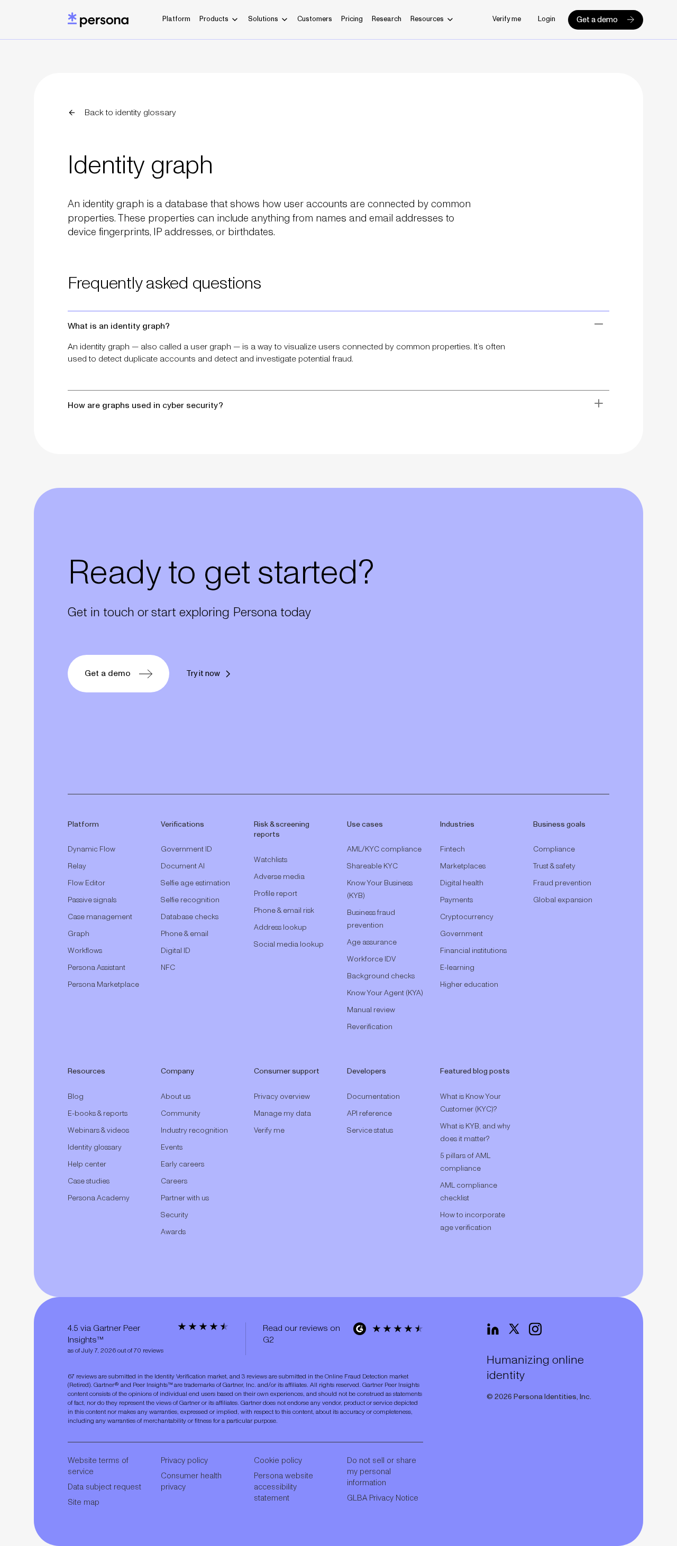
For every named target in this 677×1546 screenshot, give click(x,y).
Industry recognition (194, 1130)
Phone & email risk (284, 910)
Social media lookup (289, 944)
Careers (174, 1181)
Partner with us (185, 1198)
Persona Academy (99, 1198)
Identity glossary (95, 1147)
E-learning (457, 967)
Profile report (275, 893)
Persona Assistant (96, 967)
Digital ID (175, 951)
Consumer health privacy (191, 1481)
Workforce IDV (371, 959)
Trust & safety (554, 866)
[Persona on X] (514, 1329)
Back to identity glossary (130, 112)
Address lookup (280, 927)
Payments (456, 900)
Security (174, 1215)
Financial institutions (473, 951)
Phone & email (184, 934)
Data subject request (104, 1487)
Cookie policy (278, 1461)
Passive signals (92, 900)
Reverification (369, 1027)
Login (546, 19)
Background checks (381, 976)
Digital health (461, 883)
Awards (173, 1232)
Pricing (352, 19)
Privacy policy (184, 1461)
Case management (100, 917)
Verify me (506, 19)
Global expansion (562, 900)
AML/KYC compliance (384, 849)
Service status (370, 1130)
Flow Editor (86, 883)
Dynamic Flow (91, 849)
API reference (369, 1113)
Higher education (469, 984)
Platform (176, 19)
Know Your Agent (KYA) (385, 993)
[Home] (98, 19)
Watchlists (270, 860)
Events (171, 1147)
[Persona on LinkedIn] (493, 1329)
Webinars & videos (98, 1130)
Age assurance (372, 942)
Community (180, 1113)
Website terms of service (98, 1466)
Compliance (554, 849)
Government (461, 934)
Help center (87, 1164)
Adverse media (279, 877)
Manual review (371, 1010)
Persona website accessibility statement (283, 1487)
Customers (314, 19)
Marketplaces (463, 866)
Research (386, 19)
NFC (168, 967)
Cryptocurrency (466, 917)
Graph (78, 934)
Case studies (88, 1181)
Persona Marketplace (103, 984)
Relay (77, 866)
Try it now (203, 674)
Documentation (373, 1096)
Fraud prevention (562, 883)
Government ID (186, 849)
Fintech (452, 849)
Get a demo (597, 20)
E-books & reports (97, 1113)
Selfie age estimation (195, 883)
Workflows (85, 951)
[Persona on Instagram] (535, 1329)
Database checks (189, 917)
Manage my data (282, 1113)
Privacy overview (282, 1096)
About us (175, 1096)
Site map (83, 1502)
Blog (76, 1096)
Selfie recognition (190, 900)
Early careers (182, 1164)
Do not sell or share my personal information (381, 1472)
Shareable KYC (372, 866)
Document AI (183, 866)
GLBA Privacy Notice (382, 1498)
